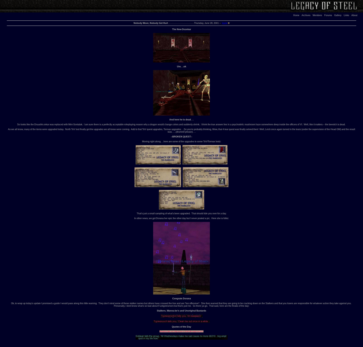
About (354, 15)
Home (296, 15)
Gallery (337, 15)
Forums (328, 15)
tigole (224, 23)
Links (346, 15)
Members (317, 15)
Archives (306, 15)
